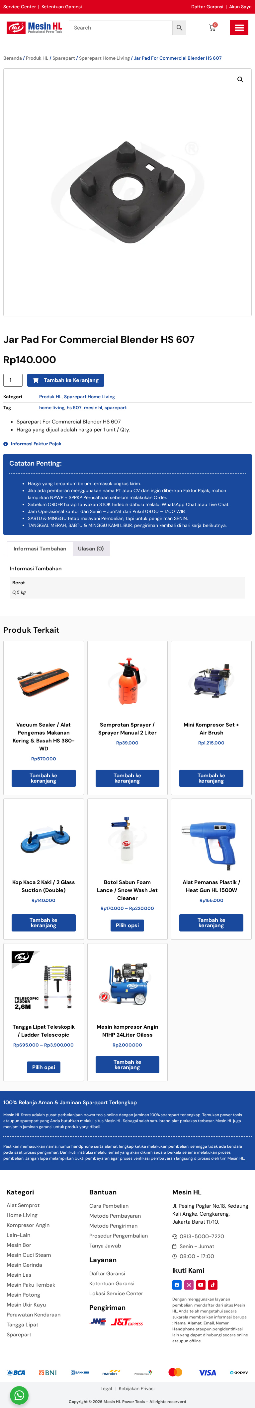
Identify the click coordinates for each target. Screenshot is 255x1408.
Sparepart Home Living (104, 58)
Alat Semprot (23, 1205)
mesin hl (93, 408)
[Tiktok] (212, 1285)
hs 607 (74, 408)
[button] (239, 27)
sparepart (116, 408)
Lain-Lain (18, 1235)
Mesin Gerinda (24, 1265)
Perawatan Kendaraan (33, 1315)
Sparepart (63, 58)
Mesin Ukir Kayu (26, 1305)
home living (51, 408)
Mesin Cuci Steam (29, 1255)
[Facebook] (177, 1285)
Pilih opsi (127, 925)
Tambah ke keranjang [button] (43, 778)
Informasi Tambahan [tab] (40, 548)
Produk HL (37, 58)
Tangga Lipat (22, 1324)
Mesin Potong (23, 1295)
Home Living (22, 1215)
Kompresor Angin (28, 1225)
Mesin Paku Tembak (31, 1285)
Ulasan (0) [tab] (91, 548)
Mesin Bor (19, 1245)
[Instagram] (189, 1285)
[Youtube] (201, 1285)
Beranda (12, 58)
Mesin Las (19, 1275)
